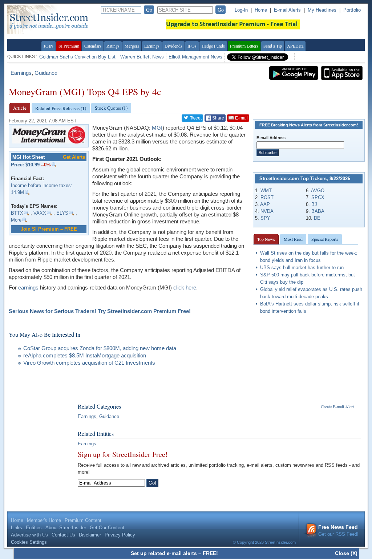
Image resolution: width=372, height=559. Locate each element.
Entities (34, 527)
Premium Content (83, 520)
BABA (317, 211)
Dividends (173, 46)
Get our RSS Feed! (338, 530)
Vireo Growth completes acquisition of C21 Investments (89, 363)
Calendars (92, 46)
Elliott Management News (195, 57)
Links (16, 527)
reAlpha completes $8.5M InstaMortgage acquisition (84, 355)
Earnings (151, 46)
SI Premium (68, 46)
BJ (314, 204)
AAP (265, 204)
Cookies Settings (29, 542)
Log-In (241, 10)
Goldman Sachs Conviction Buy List (77, 57)
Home (261, 10)
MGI (157, 128)
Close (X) (346, 553)
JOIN (48, 46)
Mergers (132, 46)
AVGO (317, 190)
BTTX (17, 213)
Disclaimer (90, 535)
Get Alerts (74, 157)
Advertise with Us (29, 535)
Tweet (195, 118)
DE (317, 218)
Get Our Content (107, 527)
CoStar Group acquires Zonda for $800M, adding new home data (99, 348)
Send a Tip (272, 46)
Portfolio (352, 10)
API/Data (295, 46)
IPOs (192, 46)
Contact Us (63, 535)
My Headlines (322, 10)
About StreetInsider (65, 527)
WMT (266, 190)
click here (184, 287)
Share (217, 118)
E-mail (241, 118)
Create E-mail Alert (337, 406)
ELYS (62, 213)
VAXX (39, 213)
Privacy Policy (120, 535)
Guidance (46, 73)
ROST (267, 197)
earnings (28, 287)
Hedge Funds (213, 46)
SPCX (317, 197)
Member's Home (44, 520)
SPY (265, 218)
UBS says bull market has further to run (302, 267)
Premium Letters (244, 46)
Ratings (113, 46)
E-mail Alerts (287, 10)
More (16, 220)
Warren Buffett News (142, 57)
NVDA (267, 211)
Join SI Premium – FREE (49, 229)
